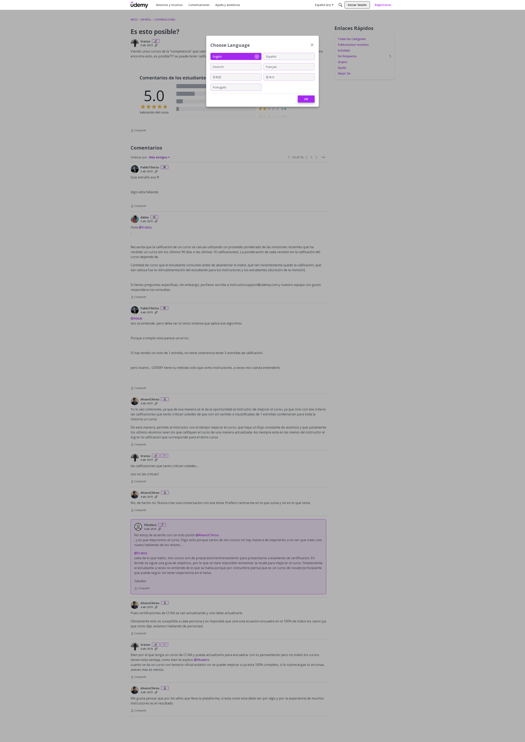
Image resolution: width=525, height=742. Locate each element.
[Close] (312, 45)
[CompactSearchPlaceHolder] (340, 5)
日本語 (217, 77)
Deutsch (218, 67)
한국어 (270, 77)
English (217, 56)
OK (306, 99)
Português (219, 87)
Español (271, 56)
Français (271, 67)
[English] (139, 5)
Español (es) (323, 5)
